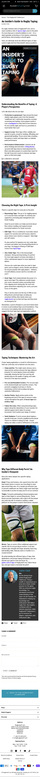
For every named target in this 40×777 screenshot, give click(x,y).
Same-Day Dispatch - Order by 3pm (23, 1)
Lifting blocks (30, 147)
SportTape (17, 248)
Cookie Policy (33, 755)
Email (4, 645)
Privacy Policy (20, 755)
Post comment (10, 671)
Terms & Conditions (6, 755)
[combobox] (20, 11)
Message (6, 654)
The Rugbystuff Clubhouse (15, 17)
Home (4, 17)
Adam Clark (24, 570)
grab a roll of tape (8, 563)
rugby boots (9, 299)
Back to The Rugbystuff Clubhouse (21, 693)
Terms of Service (12, 678)
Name (4, 636)
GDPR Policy (6, 758)
